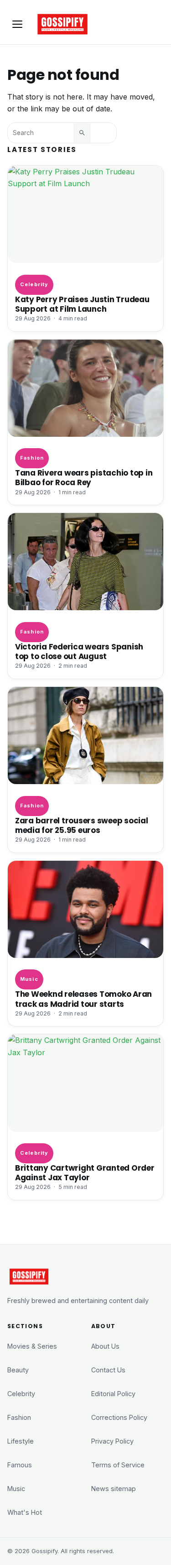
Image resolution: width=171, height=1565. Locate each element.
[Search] (82, 133)
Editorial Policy (113, 1394)
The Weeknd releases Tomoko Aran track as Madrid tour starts (83, 999)
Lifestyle (20, 1441)
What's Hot (24, 1512)
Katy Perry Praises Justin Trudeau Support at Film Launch (82, 304)
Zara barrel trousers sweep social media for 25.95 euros (81, 825)
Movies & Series (32, 1346)
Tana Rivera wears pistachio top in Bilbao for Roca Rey (83, 477)
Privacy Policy (112, 1441)
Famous (19, 1465)
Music (29, 979)
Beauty (18, 1370)
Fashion (32, 458)
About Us (105, 1346)
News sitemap (113, 1488)
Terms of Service (118, 1465)
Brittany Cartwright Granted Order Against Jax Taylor (85, 1173)
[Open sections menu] (17, 24)
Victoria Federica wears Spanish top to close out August (79, 651)
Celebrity (34, 284)
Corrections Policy (119, 1417)
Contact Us (108, 1370)
